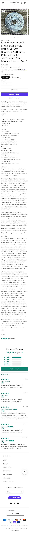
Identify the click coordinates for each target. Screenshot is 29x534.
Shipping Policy (7, 467)
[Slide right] (18, 37)
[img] (5, 379)
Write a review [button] (14, 369)
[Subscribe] (21, 492)
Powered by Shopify (15, 525)
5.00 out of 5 (19, 352)
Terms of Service (7, 474)
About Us (5, 463)
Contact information (15, 530)
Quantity (3, 80)
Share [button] (4, 334)
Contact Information (8, 481)
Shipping (9, 67)
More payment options (14, 98)
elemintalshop (8, 525)
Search (5, 460)
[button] (3, 3)
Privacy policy (7, 528)
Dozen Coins (15, 77)
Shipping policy (23, 528)
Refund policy (6, 471)
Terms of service (15, 528)
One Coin (5, 77)
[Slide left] (11, 37)
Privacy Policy (6, 478)
